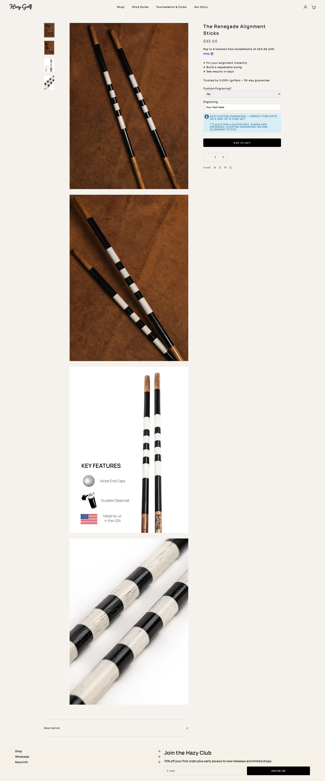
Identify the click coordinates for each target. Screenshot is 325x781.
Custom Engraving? (217, 88)
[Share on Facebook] (214, 167)
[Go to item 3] (49, 65)
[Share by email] (230, 167)
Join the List (278, 770)
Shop (121, 7)
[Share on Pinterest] (225, 167)
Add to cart (242, 142)
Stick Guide (140, 7)
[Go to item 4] (49, 82)
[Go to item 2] (49, 47)
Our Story (201, 7)
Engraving (210, 101)
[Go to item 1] (49, 30)
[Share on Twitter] (220, 167)
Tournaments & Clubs (171, 7)
